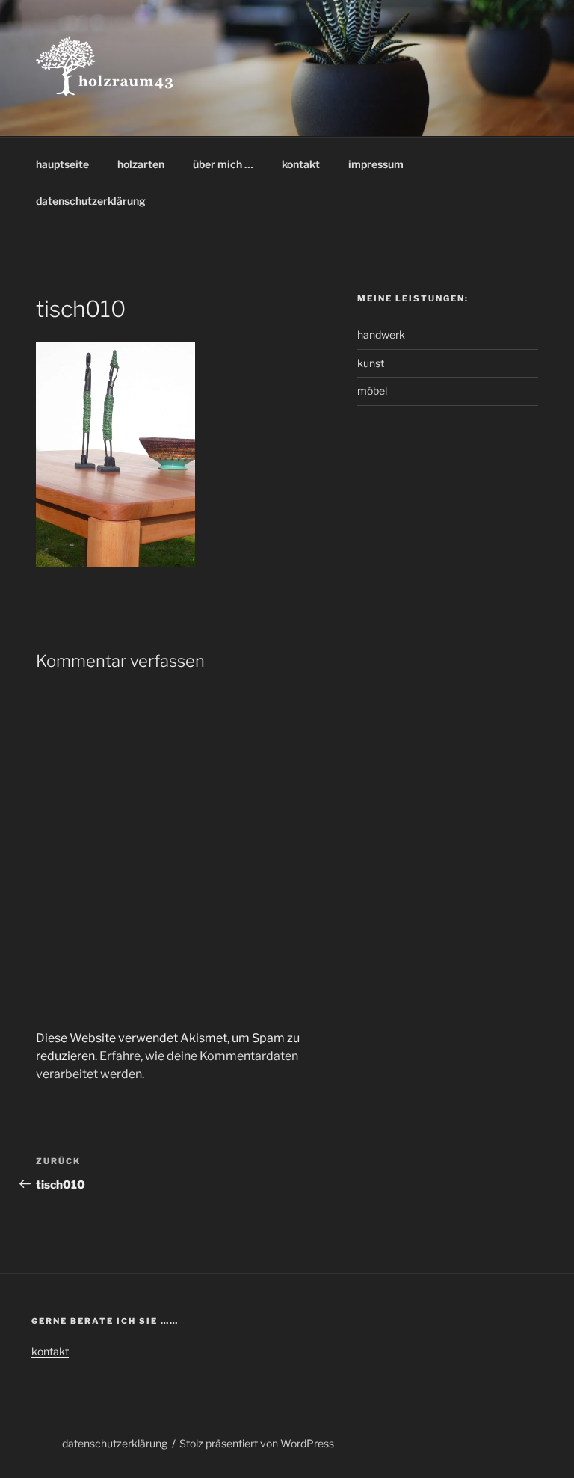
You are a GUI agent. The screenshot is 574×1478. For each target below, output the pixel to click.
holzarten (140, 164)
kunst (370, 363)
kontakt (301, 164)
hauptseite (62, 164)
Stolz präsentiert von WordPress (256, 1443)
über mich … (223, 164)
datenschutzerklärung (91, 200)
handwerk (381, 334)
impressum (376, 164)
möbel (372, 390)
